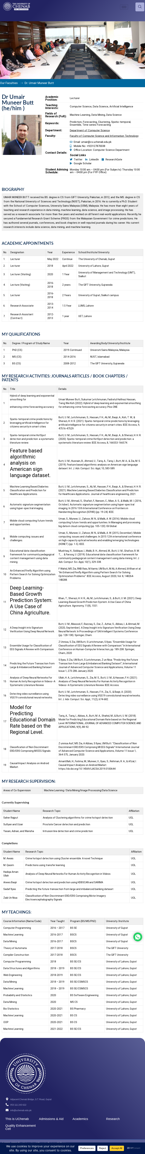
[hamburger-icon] (124, 7)
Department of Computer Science (90, 130)
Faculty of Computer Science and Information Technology (104, 136)
